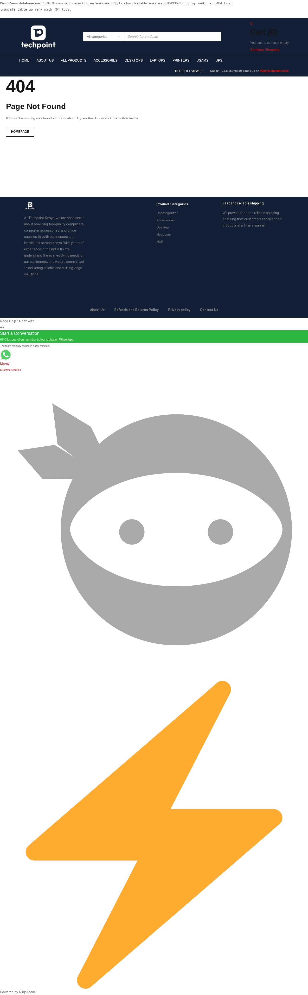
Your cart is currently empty (269, 42)
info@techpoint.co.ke (274, 71)
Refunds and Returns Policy (136, 310)
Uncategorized (167, 213)
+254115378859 (231, 71)
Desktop (162, 227)
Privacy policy (179, 310)
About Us (97, 310)
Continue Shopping (264, 49)
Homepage (20, 131)
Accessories (165, 220)
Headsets (163, 234)
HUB (159, 242)
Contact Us (209, 310)
